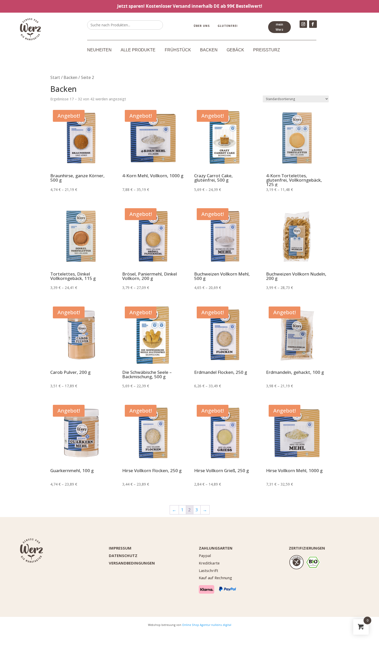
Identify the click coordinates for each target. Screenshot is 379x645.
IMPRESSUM (120, 548)
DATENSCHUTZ (123, 555)
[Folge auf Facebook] (313, 24)
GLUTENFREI (228, 26)
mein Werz (279, 26)
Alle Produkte (138, 50)
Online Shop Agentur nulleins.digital (206, 625)
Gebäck (235, 50)
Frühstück (178, 50)
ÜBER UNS (202, 26)
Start (55, 77)
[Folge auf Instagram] (303, 24)
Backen (209, 50)
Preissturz (266, 50)
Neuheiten (99, 50)
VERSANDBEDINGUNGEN (132, 563)
